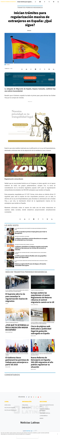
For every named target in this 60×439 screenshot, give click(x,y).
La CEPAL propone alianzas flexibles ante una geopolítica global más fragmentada (30, 256)
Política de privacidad (10, 410)
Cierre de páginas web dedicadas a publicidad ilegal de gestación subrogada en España (41, 330)
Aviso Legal (8, 405)
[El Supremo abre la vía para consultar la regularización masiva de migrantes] (17, 282)
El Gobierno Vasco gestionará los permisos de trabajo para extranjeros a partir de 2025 (17, 361)
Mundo (41, 418)
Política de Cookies (10, 407)
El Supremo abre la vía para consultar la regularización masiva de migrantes (16, 297)
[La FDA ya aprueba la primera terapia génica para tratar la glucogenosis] (10, 231)
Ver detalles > (27, 437)
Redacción (33, 335)
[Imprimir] (26, 69)
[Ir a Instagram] (33, 397)
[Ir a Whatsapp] (36, 397)
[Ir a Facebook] (26, 397)
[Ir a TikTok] (29, 397)
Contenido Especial (45, 413)
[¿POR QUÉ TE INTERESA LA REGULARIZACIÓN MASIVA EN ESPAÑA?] (17, 314)
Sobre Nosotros (26, 407)
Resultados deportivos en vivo (47, 405)
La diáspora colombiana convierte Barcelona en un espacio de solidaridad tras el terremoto (31, 239)
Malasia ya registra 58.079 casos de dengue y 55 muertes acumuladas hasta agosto (30, 264)
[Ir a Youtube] (38, 397)
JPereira (29, 30)
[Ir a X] (31, 397)
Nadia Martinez (34, 304)
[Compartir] (35, 2)
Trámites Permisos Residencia (45, 409)
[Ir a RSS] (40, 397)
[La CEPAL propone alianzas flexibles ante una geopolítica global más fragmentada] (10, 255)
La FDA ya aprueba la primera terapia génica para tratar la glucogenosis (31, 232)
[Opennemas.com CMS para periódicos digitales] (30, 430)
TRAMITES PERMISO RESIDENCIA (8, 1)
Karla (6, 303)
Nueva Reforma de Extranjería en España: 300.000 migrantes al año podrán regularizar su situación (42, 362)
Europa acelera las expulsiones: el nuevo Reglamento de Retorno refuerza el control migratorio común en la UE (42, 297)
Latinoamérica (44, 415)
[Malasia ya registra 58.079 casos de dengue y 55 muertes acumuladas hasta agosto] (10, 263)
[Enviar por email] (22, 69)
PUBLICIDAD (25, 405)
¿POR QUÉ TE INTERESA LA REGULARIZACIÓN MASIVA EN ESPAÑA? (17, 327)
